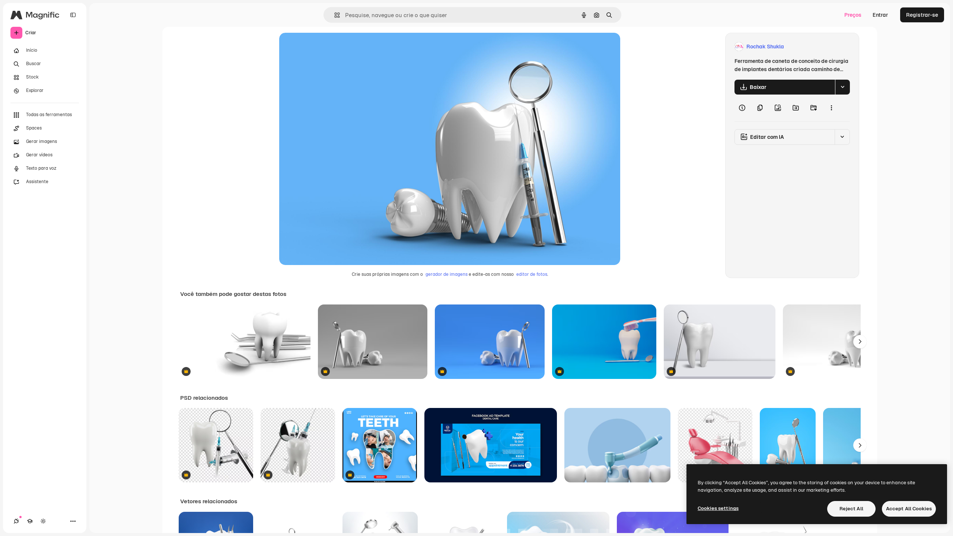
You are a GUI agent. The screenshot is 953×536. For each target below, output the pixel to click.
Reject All (851, 508)
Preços (852, 15)
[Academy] (30, 521)
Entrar (880, 15)
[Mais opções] (831, 107)
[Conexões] (16, 521)
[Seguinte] (860, 341)
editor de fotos (531, 274)
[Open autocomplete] (334, 15)
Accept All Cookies (909, 508)
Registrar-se (922, 15)
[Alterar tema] (43, 521)
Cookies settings (718, 508)
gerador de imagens (446, 274)
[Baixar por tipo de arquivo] (842, 87)
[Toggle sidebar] (73, 15)
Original (326, 46)
